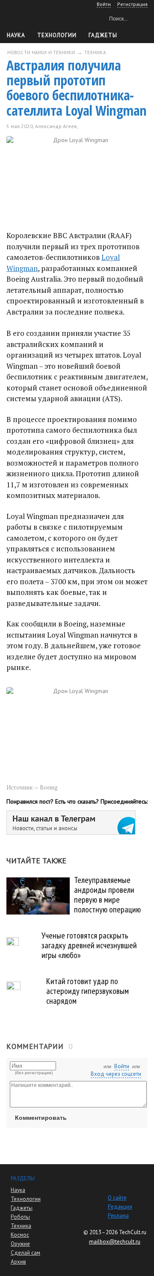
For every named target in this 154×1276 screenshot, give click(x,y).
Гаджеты (103, 35)
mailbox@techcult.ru (114, 1241)
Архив (18, 1261)
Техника (21, 1225)
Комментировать (41, 1117)
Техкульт (43, 17)
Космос (20, 1234)
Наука (16, 35)
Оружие (20, 1243)
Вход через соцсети (116, 1074)
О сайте (117, 1197)
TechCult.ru (132, 1232)
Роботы (20, 1217)
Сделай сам (25, 1252)
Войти (121, 1066)
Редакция (120, 1206)
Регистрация (132, 4)
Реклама (118, 1215)
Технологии (57, 35)
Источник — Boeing (32, 787)
